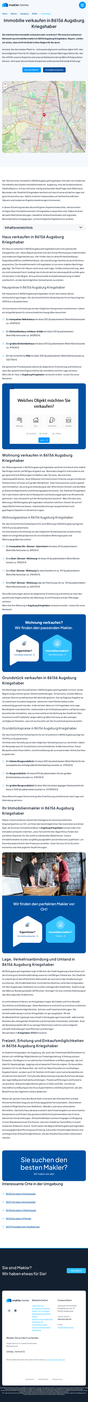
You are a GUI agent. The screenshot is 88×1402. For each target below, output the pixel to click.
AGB (40, 1379)
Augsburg (24, 13)
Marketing (57, 651)
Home (5, 13)
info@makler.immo (66, 1327)
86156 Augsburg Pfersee (18, 1218)
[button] (44, 114)
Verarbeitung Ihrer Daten (54, 1360)
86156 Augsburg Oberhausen (21, 1210)
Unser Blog (36, 1330)
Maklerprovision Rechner (42, 1319)
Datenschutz (57, 1379)
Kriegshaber (46, 13)
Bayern (14, 13)
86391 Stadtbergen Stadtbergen (23, 1226)
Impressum (29, 1379)
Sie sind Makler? (32, 70)
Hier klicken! (76, 1270)
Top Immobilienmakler (41, 1327)
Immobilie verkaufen (54, 70)
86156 (35, 13)
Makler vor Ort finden (41, 1311)
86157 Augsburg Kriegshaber (21, 1202)
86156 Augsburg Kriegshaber (21, 1193)
